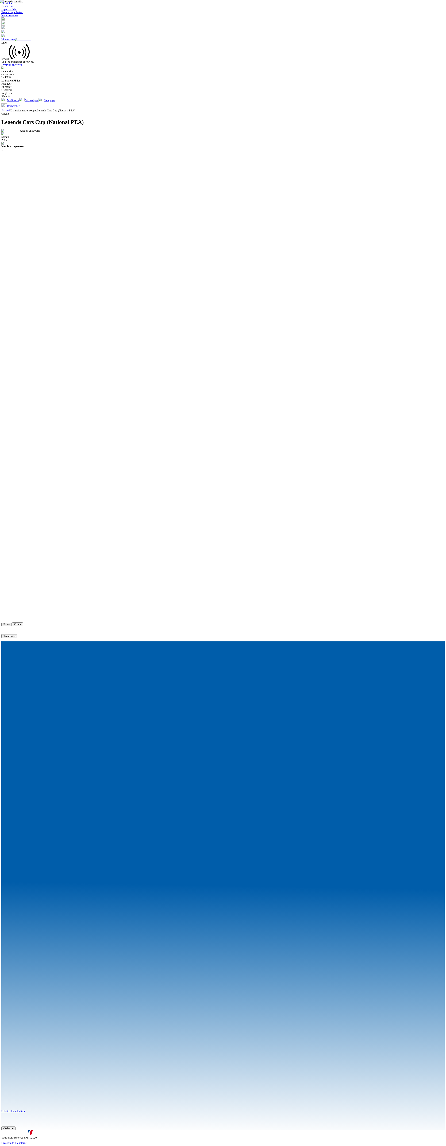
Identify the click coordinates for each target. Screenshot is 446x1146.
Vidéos (29, 142)
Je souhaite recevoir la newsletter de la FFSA (29, 1130)
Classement (7, 142)
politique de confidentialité (93, 1133)
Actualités (19, 142)
